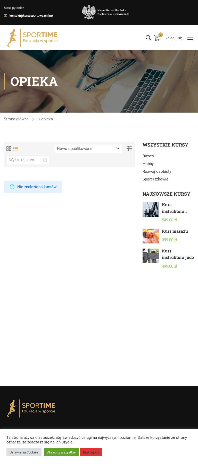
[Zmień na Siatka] (8, 148)
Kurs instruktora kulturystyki (174, 211)
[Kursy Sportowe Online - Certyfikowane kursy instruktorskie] (32, 37)
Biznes (148, 156)
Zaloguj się (174, 38)
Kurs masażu (175, 231)
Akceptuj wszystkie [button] (61, 452)
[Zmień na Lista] (15, 148)
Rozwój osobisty (157, 171)
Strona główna (16, 119)
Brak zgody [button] (91, 452)
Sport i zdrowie (155, 179)
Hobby (148, 163)
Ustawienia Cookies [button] (24, 452)
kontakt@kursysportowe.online (31, 15)
